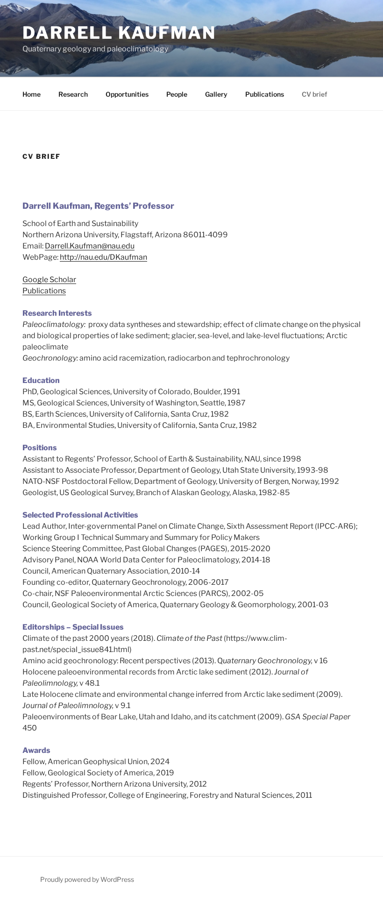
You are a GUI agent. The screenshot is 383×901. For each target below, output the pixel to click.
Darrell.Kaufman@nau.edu (90, 245)
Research (73, 94)
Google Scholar (49, 279)
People (176, 94)
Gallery (216, 94)
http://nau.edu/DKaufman (103, 257)
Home (31, 94)
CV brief (314, 94)
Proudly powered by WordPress (87, 879)
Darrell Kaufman (119, 32)
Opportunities (127, 94)
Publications (264, 94)
